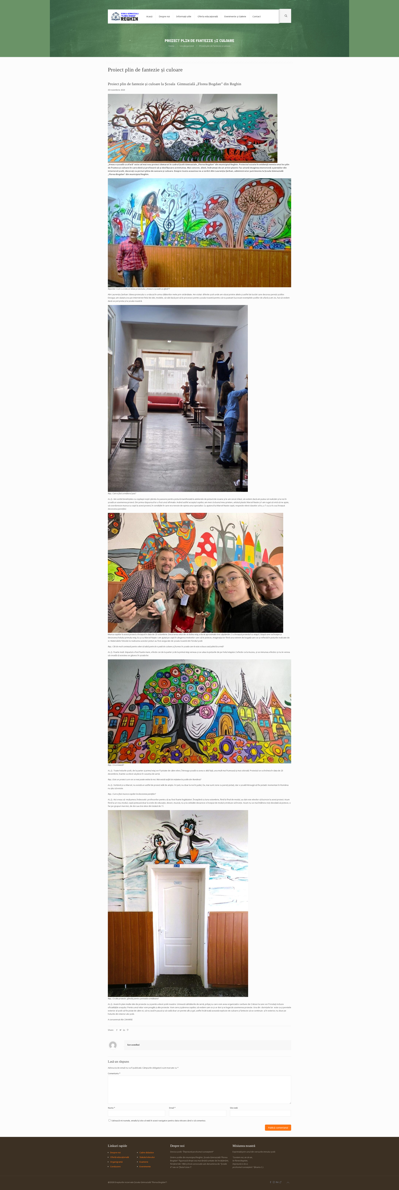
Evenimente (145, 1166)
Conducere (115, 1166)
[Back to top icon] (288, 1182)
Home (171, 46)
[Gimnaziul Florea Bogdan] (125, 16)
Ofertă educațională (119, 1157)
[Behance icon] (277, 1182)
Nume (111, 1107)
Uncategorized (187, 46)
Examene (143, 1161)
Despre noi (115, 1152)
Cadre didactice (146, 1152)
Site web (234, 1107)
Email (172, 1107)
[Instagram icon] (274, 1182)
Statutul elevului (147, 1157)
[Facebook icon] (270, 1182)
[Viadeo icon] (280, 1182)
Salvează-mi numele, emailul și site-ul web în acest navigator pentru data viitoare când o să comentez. (158, 1120)
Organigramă (116, 1161)
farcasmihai (133, 1044)
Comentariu (114, 1073)
